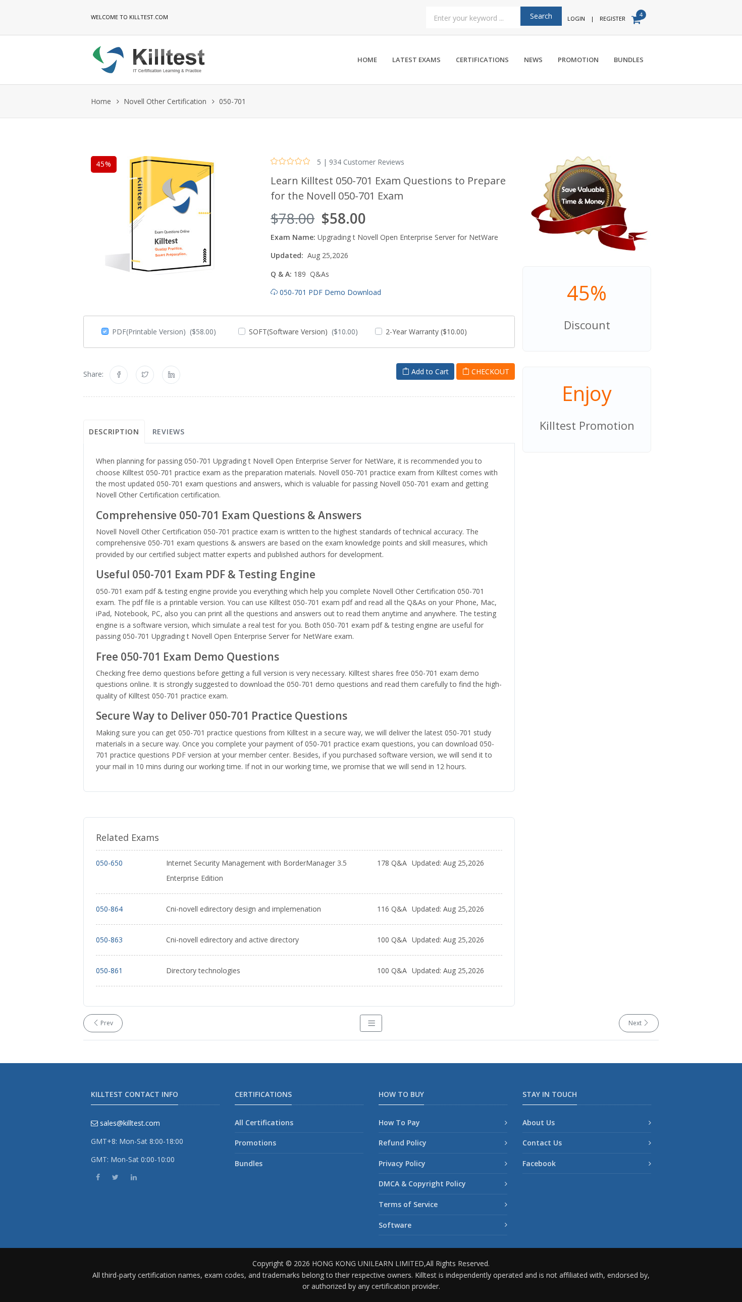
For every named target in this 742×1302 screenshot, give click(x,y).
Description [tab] (114, 431)
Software (395, 1225)
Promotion (578, 59)
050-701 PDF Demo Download (329, 292)
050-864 (109, 909)
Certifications (482, 59)
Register (612, 18)
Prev (106, 1023)
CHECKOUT (489, 371)
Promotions (255, 1142)
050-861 (109, 970)
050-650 (109, 863)
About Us (538, 1122)
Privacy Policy (402, 1163)
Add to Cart (429, 371)
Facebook (539, 1163)
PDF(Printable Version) (164, 331)
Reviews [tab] (168, 431)
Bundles (629, 59)
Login (576, 18)
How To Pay (399, 1122)
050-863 (109, 939)
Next (635, 1023)
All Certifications (264, 1122)
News (533, 59)
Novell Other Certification (165, 101)
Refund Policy (403, 1142)
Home (367, 59)
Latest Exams (416, 59)
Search (541, 16)
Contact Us (542, 1142)
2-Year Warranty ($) (426, 331)
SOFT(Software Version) (303, 331)
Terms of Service (408, 1204)
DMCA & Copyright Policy (422, 1183)
